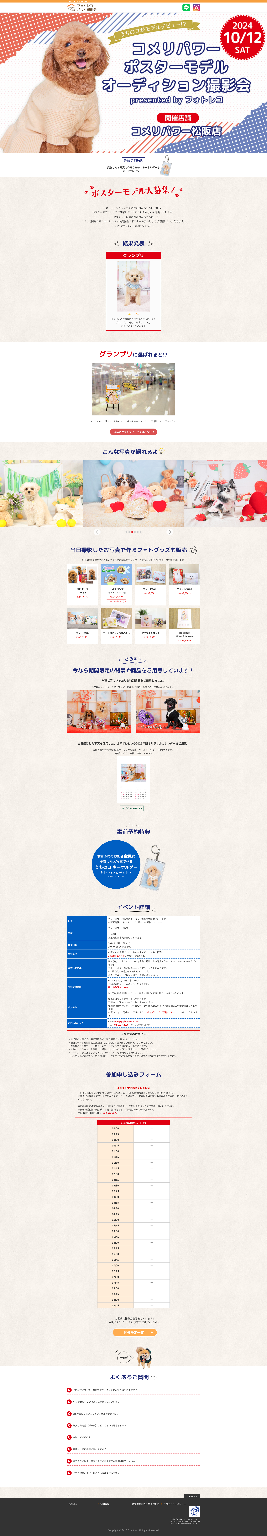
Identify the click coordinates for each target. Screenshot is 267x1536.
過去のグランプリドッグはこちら (133, 432)
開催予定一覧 (134, 1332)
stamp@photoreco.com (126, 1021)
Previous (97, 532)
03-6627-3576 (121, 1024)
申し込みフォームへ (118, 987)
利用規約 (104, 1504)
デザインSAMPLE (131, 808)
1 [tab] (126, 532)
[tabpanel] (72, 493)
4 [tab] (135, 532)
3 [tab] (132, 532)
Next (169, 532)
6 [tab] (141, 532)
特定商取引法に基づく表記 (145, 1504)
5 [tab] (138, 532)
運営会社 (73, 1504)
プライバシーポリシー (175, 1504)
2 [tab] (129, 532)
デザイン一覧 (115, 601)
